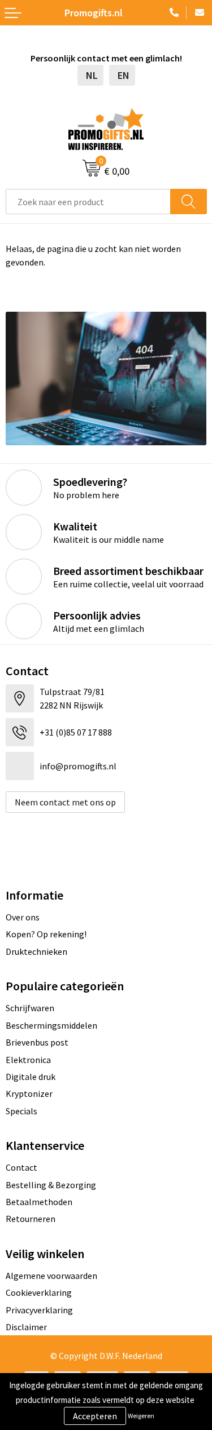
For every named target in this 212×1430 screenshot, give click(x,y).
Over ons (23, 917)
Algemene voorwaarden (51, 1275)
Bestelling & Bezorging (51, 1184)
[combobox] (88, 201)
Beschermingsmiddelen (51, 1025)
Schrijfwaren (30, 1007)
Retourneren (30, 1218)
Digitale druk (30, 1076)
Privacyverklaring (39, 1310)
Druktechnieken (36, 951)
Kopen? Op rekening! (46, 934)
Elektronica (28, 1059)
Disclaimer (26, 1326)
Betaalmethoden (39, 1201)
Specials (21, 1111)
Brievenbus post (37, 1042)
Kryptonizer (29, 1093)
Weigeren (141, 1415)
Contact (21, 1167)
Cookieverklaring (39, 1292)
